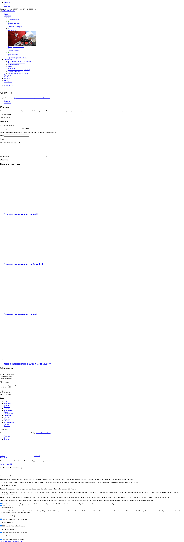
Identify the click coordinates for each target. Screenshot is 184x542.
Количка (6, 405)
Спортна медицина (14, 23)
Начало (6, 412)
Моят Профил (8, 410)
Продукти (7, 419)
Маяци (10, 66)
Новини (6, 424)
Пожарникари (12, 30)
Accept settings (4, 541)
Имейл (3, 139)
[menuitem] (94, 14)
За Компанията (9, 422)
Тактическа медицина (15, 27)
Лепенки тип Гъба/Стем (42, 98)
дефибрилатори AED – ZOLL (17, 58)
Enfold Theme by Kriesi (43, 433)
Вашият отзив (5, 156)
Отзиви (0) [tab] (7, 103)
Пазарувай (7, 415)
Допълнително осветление (16, 63)
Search (2, 429)
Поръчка (6, 417)
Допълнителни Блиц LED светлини (19, 61)
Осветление (11, 68)
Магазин (6, 408)
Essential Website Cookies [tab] (8, 486)
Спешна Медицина (14, 19)
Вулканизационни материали (24, 98)
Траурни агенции (13, 50)
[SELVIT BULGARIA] (7, 11)
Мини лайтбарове (13, 64)
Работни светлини (14, 71)
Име (2, 135)
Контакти (7, 407)
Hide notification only (15, 541)
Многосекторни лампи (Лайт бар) (19, 70)
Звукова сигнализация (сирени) (18, 73)
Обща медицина (13, 54)
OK (11, 464)
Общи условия (8, 414)
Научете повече (5, 464)
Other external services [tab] (7, 507)
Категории (7, 403)
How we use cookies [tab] (6, 476)
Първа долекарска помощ (16, 47)
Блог (5, 401)
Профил (6, 420)
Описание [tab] (7, 101)
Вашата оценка (5, 142)
